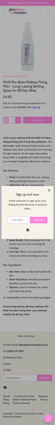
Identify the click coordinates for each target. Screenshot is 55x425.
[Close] (49, 190)
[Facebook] (28, 230)
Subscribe (39, 220)
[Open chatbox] (48, 418)
